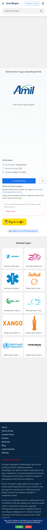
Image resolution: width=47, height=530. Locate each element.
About (4, 427)
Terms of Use (7, 431)
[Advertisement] (23, 42)
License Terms (8, 434)
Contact (5, 438)
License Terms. (16, 192)
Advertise (6, 442)
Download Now (20, 181)
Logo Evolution (8, 449)
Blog (4, 445)
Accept (19, 527)
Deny (28, 527)
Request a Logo (32, 3)
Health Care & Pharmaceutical (24, 231)
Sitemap (5, 453)
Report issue (10, 211)
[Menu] (3, 3)
